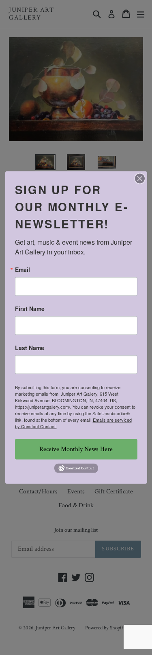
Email (22, 269)
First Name (30, 308)
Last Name (29, 347)
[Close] (140, 178)
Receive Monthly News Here (76, 449)
